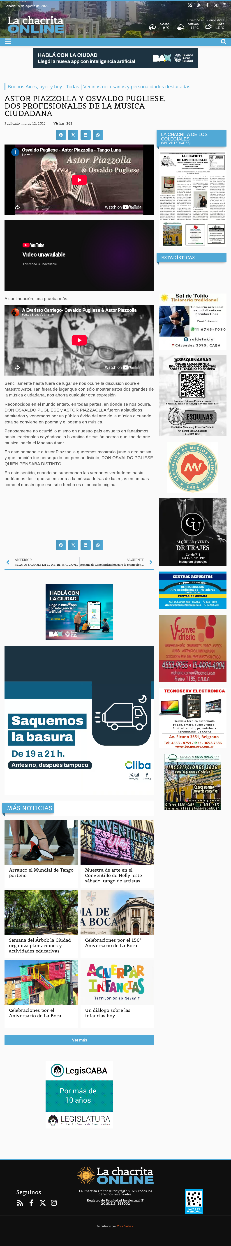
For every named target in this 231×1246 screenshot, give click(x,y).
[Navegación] (8, 41)
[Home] (115, 1175)
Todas (72, 86)
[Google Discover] (199, 5)
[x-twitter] (216, 5)
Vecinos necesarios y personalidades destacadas (136, 86)
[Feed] (190, 5)
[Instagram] (224, 5)
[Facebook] (207, 5)
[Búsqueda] (223, 41)
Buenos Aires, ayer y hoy (35, 86)
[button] (61, 135)
